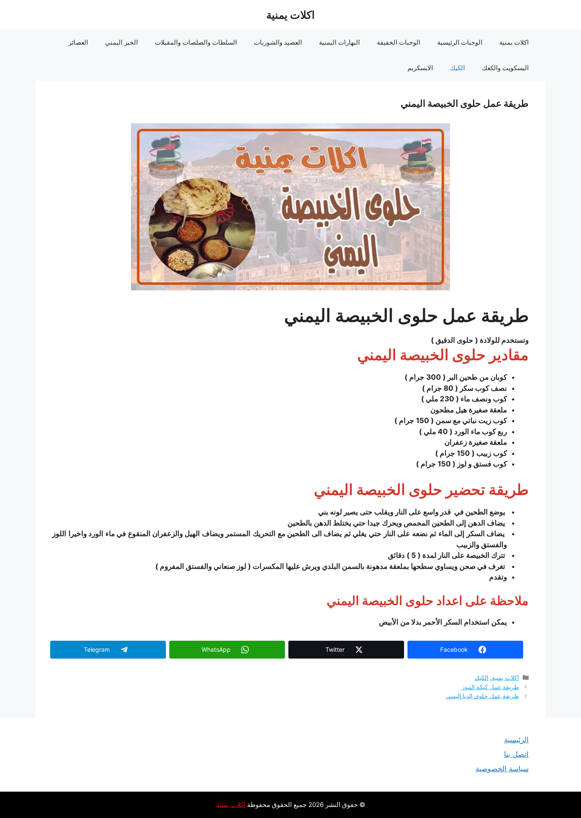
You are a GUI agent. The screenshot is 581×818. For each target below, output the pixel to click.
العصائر (78, 42)
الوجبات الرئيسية (459, 42)
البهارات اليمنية (339, 42)
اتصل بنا (516, 754)
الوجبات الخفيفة (398, 42)
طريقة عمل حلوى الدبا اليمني (482, 695)
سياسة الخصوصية (502, 768)
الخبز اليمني (121, 42)
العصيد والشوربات (278, 42)
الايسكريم (420, 68)
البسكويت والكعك (505, 68)
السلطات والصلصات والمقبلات (196, 42)
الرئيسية (516, 740)
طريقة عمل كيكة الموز (490, 686)
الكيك (457, 68)
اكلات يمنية (290, 15)
